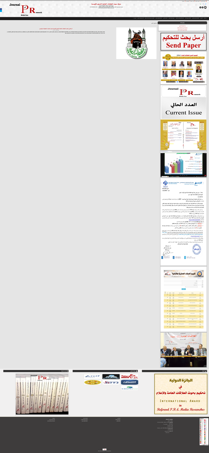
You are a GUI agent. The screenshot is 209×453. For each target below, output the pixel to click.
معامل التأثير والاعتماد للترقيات (180, 18)
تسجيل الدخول (203, 1)
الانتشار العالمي (165, 18)
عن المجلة (205, 18)
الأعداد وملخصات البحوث (140, 18)
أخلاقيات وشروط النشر (188, 18)
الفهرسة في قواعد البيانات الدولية (149, 18)
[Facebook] (1, 9)
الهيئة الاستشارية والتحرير (195, 18)
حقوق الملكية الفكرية (171, 18)
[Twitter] (1, 11)
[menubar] (170, 18)
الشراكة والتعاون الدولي (158, 18)
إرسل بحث (135, 18)
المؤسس (201, 18)
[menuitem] (205, 18)
